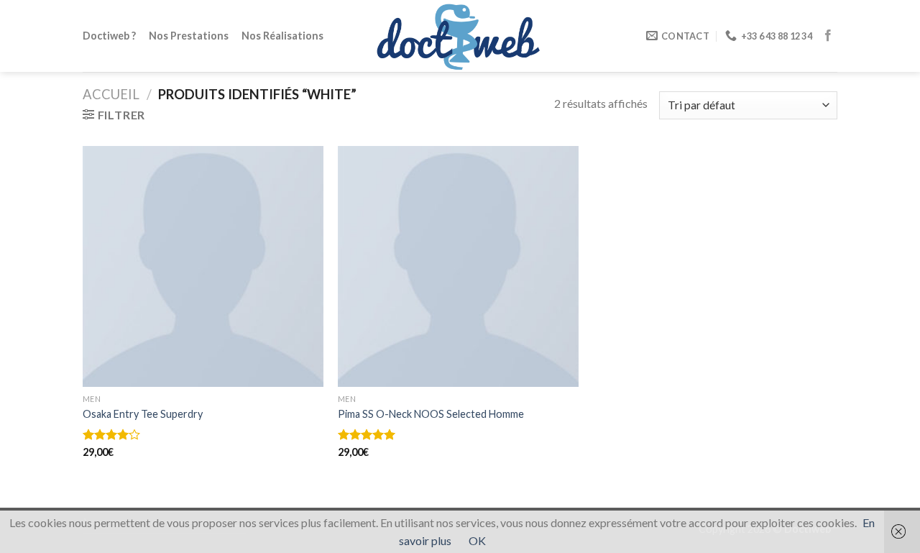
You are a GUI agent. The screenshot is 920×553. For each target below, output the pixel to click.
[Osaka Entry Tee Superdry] (203, 266)
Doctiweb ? (109, 35)
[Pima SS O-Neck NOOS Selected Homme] (458, 266)
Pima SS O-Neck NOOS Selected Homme (431, 414)
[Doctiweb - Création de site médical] (460, 35)
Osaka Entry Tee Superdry (143, 414)
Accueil (111, 94)
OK (477, 540)
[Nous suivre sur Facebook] (828, 35)
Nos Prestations (189, 35)
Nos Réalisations (282, 35)
